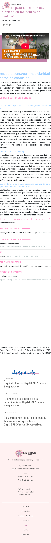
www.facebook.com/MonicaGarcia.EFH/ (24, 256)
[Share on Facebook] (7, 25)
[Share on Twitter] (4, 25)
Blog (25, 525)
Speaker (26, 521)
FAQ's (25, 530)
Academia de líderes (25, 516)
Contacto (25, 535)
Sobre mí (25, 507)
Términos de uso (24, 495)
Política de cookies (25, 489)
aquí (14, 276)
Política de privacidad (26, 492)
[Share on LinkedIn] (11, 25)
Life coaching (25, 511)
